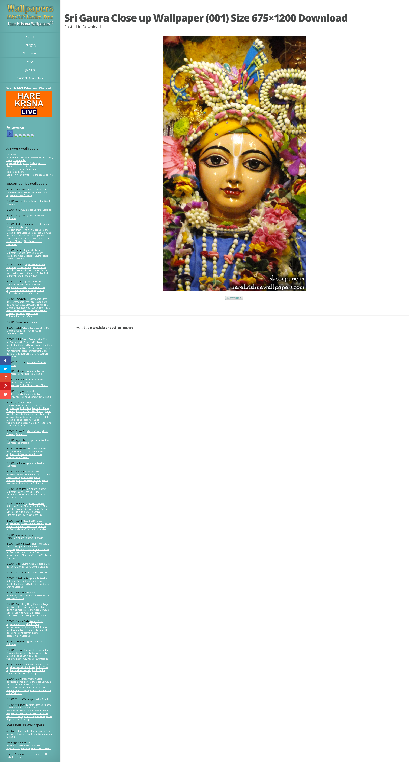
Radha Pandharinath (38, 572)
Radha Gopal (30, 201)
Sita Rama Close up (30, 238)
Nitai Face (14, 408)
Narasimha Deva (32, 474)
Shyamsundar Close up (21, 394)
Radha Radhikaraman (21, 632)
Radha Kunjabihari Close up (33, 615)
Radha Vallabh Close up (26, 494)
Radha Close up (33, 189)
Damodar (24, 157)
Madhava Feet (16, 474)
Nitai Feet (20, 307)
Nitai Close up (44, 209)
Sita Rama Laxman (19, 353)
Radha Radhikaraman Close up (22, 634)
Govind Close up (29, 563)
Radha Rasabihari (24, 417)
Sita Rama (36, 422)
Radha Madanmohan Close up (26, 689)
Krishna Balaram (19, 630)
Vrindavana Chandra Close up (25, 555)
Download (234, 298)
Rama (14, 171)
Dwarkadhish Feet (19, 451)
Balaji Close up (34, 604)
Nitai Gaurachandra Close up (28, 309)
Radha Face (25, 408)
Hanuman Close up (31, 229)
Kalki (19, 163)
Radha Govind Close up (36, 566)
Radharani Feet (29, 275)
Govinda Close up (25, 252)
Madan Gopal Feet (19, 523)
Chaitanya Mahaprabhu (12, 156)
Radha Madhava (34, 595)
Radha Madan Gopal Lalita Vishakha (28, 529)
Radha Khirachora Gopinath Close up (25, 672)
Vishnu (20, 174)
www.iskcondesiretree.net (111, 328)
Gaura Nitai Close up (32, 347)
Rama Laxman (23, 422)
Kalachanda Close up (32, 327)
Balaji (24, 604)
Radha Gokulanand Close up (24, 235)
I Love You (18, 160)
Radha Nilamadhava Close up (34, 385)
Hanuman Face (29, 405)
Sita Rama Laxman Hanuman (24, 243)
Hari (27, 754)
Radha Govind (17, 566)
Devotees (34, 157)
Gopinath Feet (36, 304)
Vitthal (27, 174)
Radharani (37, 174)
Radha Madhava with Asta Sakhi (27, 482)
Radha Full (37, 408)
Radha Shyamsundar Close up (36, 396)
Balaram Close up (34, 704)
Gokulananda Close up (26, 731)
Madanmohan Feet (19, 681)
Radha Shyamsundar (34, 716)
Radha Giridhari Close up (29, 514)
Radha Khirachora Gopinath (24, 670)
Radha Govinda (35, 255)
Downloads (92, 26)
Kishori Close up (19, 287)
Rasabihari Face (23, 411)
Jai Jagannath (16, 162)
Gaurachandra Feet (19, 301)
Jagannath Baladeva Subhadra (25, 465)
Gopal (32, 301)
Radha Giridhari (43, 699)
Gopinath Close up (19, 304)
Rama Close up (23, 232)
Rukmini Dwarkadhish (21, 454)
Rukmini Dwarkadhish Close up (24, 456)
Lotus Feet (20, 166)
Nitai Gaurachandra (36, 307)
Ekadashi (43, 157)
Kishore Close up (25, 284)
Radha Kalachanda (25, 330)
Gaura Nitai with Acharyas (23, 290)
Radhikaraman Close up (22, 627)
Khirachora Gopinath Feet (22, 667)
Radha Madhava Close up (29, 373)
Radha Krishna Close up (24, 273)
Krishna (33, 163)
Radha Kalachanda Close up (23, 332)
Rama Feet (36, 232)
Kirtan (26, 163)
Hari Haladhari (37, 754)
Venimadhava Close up (21, 195)
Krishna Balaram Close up (27, 687)
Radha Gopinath (15, 173)
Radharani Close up (26, 316)
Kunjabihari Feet (18, 609)
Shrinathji (20, 169)
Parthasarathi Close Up (21, 342)
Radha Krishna (34, 583)
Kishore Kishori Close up (26, 293)
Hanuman (16, 229)
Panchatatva (23, 442)
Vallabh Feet (16, 497)
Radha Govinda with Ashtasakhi (32, 658)
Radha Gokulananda (20, 734)
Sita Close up (37, 411)
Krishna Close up (25, 580)
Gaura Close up (28, 209)
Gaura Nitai (34, 321)
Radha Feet (36, 543)
